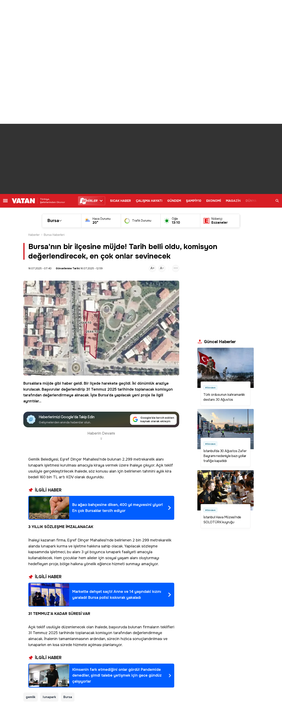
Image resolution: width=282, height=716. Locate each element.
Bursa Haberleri (54, 235)
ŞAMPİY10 (193, 201)
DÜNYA (251, 201)
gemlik (30, 697)
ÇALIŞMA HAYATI (149, 201)
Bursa (53, 220)
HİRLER (89, 201)
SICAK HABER (120, 201)
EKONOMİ (213, 201)
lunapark (49, 697)
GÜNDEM (174, 201)
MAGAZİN (233, 201)
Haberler (34, 235)
